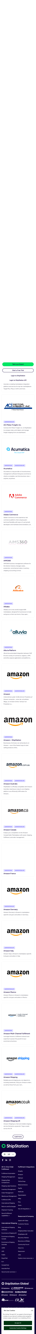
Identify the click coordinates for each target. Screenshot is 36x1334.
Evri (3, 1261)
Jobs (19, 1255)
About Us (21, 1248)
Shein (20, 1205)
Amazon (20, 1174)
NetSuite (21, 1191)
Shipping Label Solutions (9, 1186)
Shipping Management (8, 1177)
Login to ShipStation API (18, 380)
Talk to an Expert (18, 364)
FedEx (3, 1255)
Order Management (7, 1193)
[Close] (32, 1310)
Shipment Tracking (7, 1210)
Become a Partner (23, 1237)
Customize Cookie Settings (18, 1328)
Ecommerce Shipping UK (9, 1233)
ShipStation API (22, 1234)
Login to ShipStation (18, 376)
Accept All (18, 1323)
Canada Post (5, 1265)
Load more (18, 1137)
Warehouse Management (9, 1196)
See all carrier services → (9, 1272)
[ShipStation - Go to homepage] (15, 1146)
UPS (3, 1251)
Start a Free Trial (18, 370)
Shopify (20, 1171)
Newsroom (21, 1251)
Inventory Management (9, 1189)
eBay (19, 1198)
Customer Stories (23, 1224)
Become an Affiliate (24, 1241)
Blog (19, 1227)
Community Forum (23, 1244)
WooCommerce (23, 1185)
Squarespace (22, 1195)
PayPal (20, 1188)
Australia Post (6, 1268)
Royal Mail (4, 1258)
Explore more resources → (26, 1258)
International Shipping (8, 1203)
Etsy (19, 1202)
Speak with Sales (23, 1220)
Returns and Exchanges (9, 1206)
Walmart (20, 1178)
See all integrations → (24, 1209)
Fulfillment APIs (6, 1199)
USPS (3, 1248)
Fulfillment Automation (8, 1173)
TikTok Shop (21, 1181)
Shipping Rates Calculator (26, 1231)
